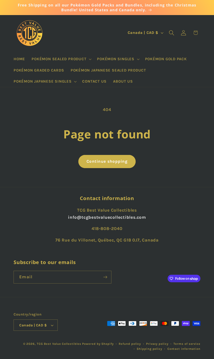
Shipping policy (149, 349)
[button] (61, 59)
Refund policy (130, 344)
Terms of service (186, 344)
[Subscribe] (105, 277)
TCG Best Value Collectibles (59, 344)
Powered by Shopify (97, 344)
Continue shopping (107, 161)
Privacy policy (157, 344)
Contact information (183, 349)
